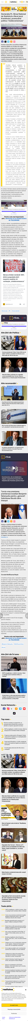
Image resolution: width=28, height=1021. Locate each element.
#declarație (4, 311)
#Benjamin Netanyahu (7, 644)
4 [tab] (15, 487)
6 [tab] (18, 487)
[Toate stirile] (5, 2)
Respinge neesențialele (14, 1009)
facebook (4, 709)
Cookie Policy (3, 1018)
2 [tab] (12, 487)
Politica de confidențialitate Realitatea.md (14, 1018)
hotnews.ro (4, 537)
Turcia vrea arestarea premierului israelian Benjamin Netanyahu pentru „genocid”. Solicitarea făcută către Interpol (14, 496)
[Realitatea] (12, 2)
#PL (10, 311)
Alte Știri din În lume (10, 654)
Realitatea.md (19, 24)
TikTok (14, 713)
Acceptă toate (14, 1005)
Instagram (8, 709)
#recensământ (15, 311)
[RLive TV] (6, 457)
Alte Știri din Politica (10, 333)
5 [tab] (16, 487)
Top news (5, 719)
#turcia (3, 647)
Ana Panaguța (18, 503)
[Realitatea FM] (21, 2)
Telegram (8, 42)
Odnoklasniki (11, 42)
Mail (14, 42)
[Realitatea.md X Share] (5, 42)
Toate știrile (6, 906)
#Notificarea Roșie (19, 644)
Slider (12, 503)
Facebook (2, 42)
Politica (12, 24)
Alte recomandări (8, 383)
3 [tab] (13, 487)
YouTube (24, 709)
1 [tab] (10, 487)
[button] (26, 989)
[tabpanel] (14, 471)
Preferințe (14, 1013)
